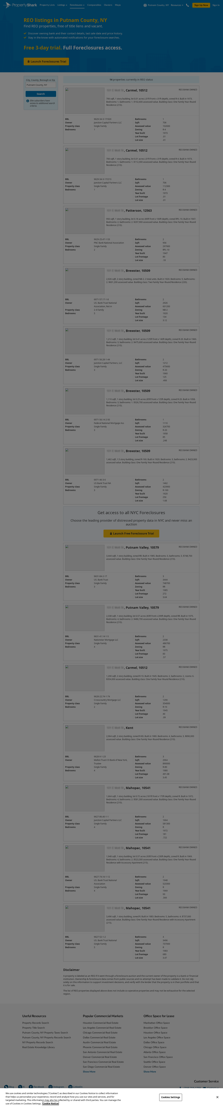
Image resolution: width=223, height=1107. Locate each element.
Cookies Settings (170, 1097)
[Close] (217, 1097)
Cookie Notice (51, 1103)
